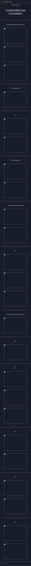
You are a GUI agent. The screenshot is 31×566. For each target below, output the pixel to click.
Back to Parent (16, 5)
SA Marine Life (8, 1)
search (29, 1)
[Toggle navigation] (2, 1)
